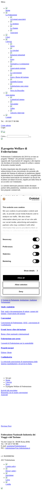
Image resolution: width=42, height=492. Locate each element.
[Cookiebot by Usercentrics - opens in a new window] (29, 199)
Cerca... (4, 136)
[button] (4, 426)
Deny (21, 291)
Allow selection (21, 285)
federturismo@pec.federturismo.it (17, 448)
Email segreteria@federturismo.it (13, 123)
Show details (29, 271)
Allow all (21, 278)
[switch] (36, 246)
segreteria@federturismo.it (16, 446)
